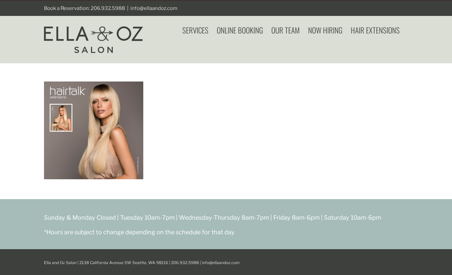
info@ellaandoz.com (153, 8)
